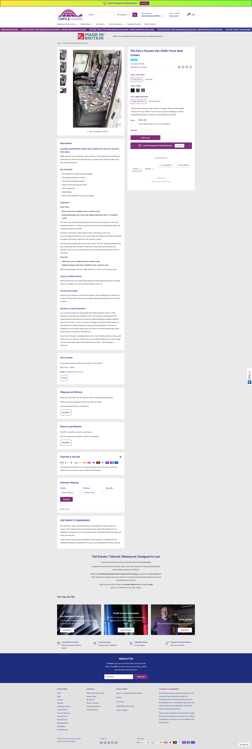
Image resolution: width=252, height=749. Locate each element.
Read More (66, 412)
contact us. (98, 284)
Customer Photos (63, 706)
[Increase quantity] (151, 130)
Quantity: (134, 130)
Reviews (60, 703)
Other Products (150, 24)
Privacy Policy (62, 716)
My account (173, 16)
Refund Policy (65, 509)
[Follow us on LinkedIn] (116, 742)
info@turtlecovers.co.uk (74, 372)
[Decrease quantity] (141, 130)
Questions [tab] (148, 169)
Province (86, 488)
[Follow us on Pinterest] (108, 742)
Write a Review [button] (183, 165)
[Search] (134, 15)
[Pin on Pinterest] (183, 67)
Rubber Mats (85, 24)
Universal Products (134, 24)
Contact (60, 700)
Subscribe (141, 677)
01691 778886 (69, 367)
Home (59, 43)
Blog (59, 696)
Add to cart (145, 138)
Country (63, 488)
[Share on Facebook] (179, 67)
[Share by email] (190, 67)
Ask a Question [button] (166, 165)
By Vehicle (99, 24)
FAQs (64, 378)
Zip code (109, 488)
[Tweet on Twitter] (186, 67)
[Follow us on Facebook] (101, 742)
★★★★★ (144, 3)
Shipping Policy (63, 723)
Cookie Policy (62, 710)
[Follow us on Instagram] (105, 742)
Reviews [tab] (135, 169)
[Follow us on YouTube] (112, 742)
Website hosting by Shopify (66, 741)
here (89, 332)
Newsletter (61, 726)
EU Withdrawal (62, 730)
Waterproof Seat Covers (66, 24)
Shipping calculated (155, 124)
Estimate (66, 499)
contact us (152, 115)
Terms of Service (63, 713)
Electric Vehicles (115, 24)
